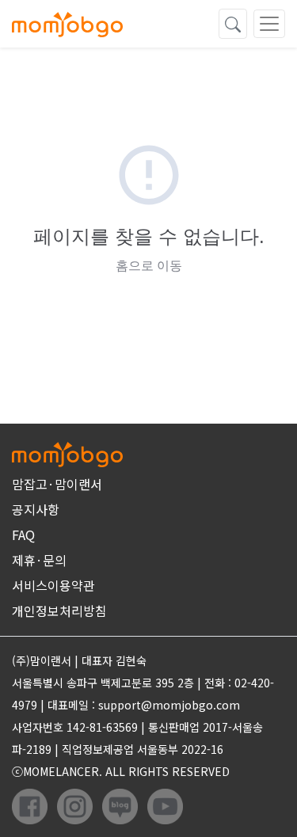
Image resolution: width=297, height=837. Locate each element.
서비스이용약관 (53, 585)
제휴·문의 (39, 559)
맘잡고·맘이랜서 (57, 483)
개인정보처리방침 (59, 610)
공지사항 (35, 509)
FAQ (23, 534)
